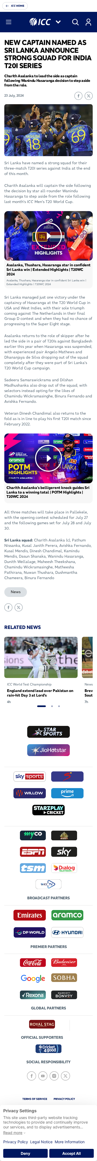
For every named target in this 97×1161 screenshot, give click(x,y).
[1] (41, 706)
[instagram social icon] (54, 1075)
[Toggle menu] (8, 22)
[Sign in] (88, 22)
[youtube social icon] (42, 1075)
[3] (59, 706)
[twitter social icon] (65, 1075)
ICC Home (17, 6)
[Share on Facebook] (78, 96)
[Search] (75, 22)
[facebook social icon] (31, 1075)
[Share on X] (89, 96)
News (15, 591)
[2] (52, 706)
